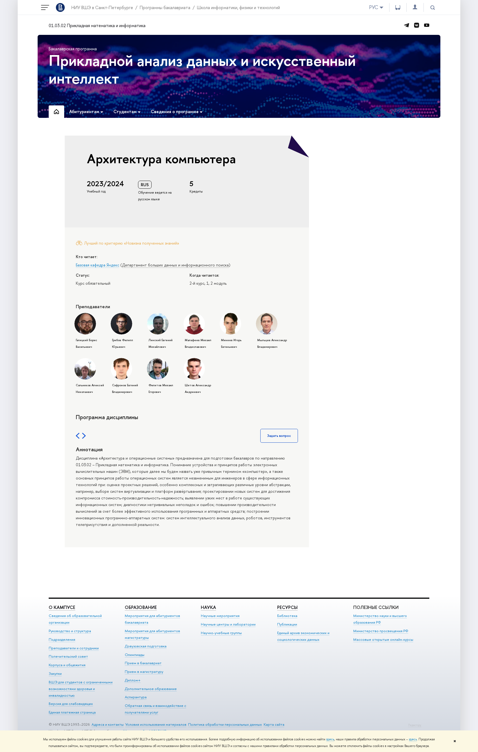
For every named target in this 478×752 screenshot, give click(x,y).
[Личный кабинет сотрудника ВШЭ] (415, 7)
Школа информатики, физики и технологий (238, 7)
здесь (330, 739)
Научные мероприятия (220, 615)
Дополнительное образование (151, 688)
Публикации (287, 624)
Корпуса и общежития (67, 664)
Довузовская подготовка (146, 646)
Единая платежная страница (72, 712)
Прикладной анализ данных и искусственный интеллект (202, 69)
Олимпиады (134, 654)
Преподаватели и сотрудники (74, 647)
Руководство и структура (70, 630)
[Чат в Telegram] (406, 25)
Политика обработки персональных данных (225, 724)
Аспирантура (136, 696)
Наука (208, 607)
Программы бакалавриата (165, 7)
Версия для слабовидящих (71, 703)
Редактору (414, 725)
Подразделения (62, 639)
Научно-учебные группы (221, 632)
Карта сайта (274, 724)
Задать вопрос (279, 435)
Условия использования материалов (155, 724)
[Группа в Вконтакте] (416, 25)
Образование (141, 607)
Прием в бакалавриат (143, 662)
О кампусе (62, 607)
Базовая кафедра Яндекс (97, 265)
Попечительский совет (68, 656)
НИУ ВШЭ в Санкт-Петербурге (102, 7)
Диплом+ (133, 680)
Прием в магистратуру (144, 671)
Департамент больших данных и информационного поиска (175, 265)
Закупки (55, 673)
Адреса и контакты (108, 724)
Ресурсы (287, 607)
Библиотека (287, 615)
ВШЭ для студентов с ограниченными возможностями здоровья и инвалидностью (81, 689)
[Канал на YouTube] (426, 25)
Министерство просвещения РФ (380, 630)
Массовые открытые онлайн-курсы (383, 639)
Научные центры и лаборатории (228, 624)
